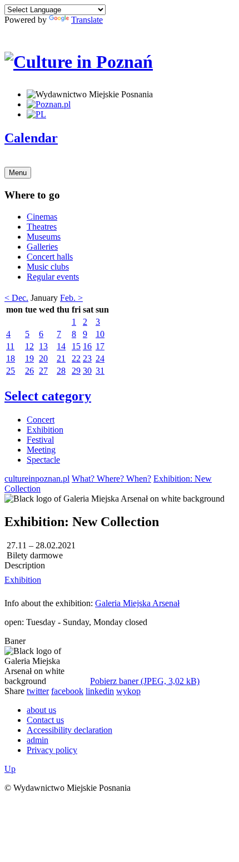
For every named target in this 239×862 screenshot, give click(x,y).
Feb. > (71, 298)
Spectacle (43, 459)
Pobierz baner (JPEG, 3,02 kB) (145, 681)
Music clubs (48, 266)
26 (29, 370)
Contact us (45, 720)
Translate (87, 19)
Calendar (31, 138)
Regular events (53, 276)
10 (100, 334)
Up (10, 769)
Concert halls (50, 256)
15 (76, 346)
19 (29, 358)
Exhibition (45, 429)
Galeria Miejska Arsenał (137, 603)
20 (43, 358)
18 (10, 358)
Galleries (42, 246)
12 (29, 346)
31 (100, 370)
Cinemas (42, 216)
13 (43, 346)
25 (10, 370)
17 (100, 346)
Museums (44, 236)
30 (87, 370)
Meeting (41, 449)
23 (87, 358)
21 (61, 358)
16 (87, 346)
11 (10, 346)
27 (43, 370)
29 (76, 370)
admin (37, 740)
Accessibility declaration (69, 730)
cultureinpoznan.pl (36, 478)
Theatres (42, 226)
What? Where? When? (111, 478)
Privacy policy (52, 750)
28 (61, 370)
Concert (40, 419)
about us (41, 710)
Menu (18, 173)
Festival (40, 439)
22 (76, 358)
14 (61, 346)
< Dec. (16, 298)
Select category (47, 396)
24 (100, 358)
